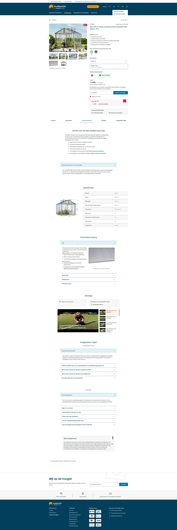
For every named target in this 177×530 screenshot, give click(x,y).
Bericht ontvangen (121, 93)
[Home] (50, 19)
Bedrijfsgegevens (73, 512)
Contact (51, 510)
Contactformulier (120, 14)
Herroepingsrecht (73, 521)
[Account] (114, 7)
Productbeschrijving (87, 120)
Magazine (104, 6)
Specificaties (69, 120)
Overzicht (53, 120)
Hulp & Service (52, 512)
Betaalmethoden (73, 519)
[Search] (109, 7)
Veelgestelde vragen (121, 120)
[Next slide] (87, 37)
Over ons (71, 510)
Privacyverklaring (73, 517)
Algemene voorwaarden (75, 515)
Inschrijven (123, 484)
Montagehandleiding (98, 304)
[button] (122, 6)
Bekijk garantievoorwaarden (96, 151)
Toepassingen (72, 523)
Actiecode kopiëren (103, 104)
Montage (104, 120)
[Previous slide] (48, 37)
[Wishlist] (118, 7)
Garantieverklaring (73, 526)
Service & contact (93, 6)
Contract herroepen (54, 515)
